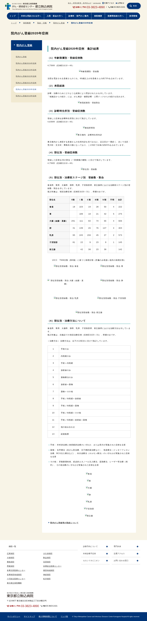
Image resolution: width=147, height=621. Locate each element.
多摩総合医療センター (52, 566)
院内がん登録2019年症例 (26, 96)
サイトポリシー (13, 616)
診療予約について (90, 546)
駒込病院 (47, 558)
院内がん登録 (59, 23)
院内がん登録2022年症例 (26, 76)
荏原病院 (47, 562)
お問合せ (121, 3)
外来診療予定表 (89, 554)
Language (97, 3)
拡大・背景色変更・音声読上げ (79, 3)
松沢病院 (47, 579)
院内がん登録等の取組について (64, 523)
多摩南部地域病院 (14, 575)
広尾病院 (10, 554)
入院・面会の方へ (55, 16)
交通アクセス (109, 3)
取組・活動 (42, 23)
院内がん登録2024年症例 (26, 63)
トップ (13, 16)
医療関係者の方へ (116, 16)
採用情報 (133, 16)
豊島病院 (10, 562)
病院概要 (98, 16)
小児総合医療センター (16, 579)
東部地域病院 (48, 570)
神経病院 (47, 575)
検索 (135, 6)
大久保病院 (47, 554)
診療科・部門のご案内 (78, 16)
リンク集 (64, 616)
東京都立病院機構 (14, 583)
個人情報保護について (48, 616)
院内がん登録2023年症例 (26, 70)
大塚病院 (10, 558)
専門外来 (117, 546)
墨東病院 (10, 566)
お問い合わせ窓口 (121, 561)
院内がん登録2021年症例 (26, 83)
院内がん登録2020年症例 (26, 89)
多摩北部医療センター (16, 570)
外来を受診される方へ (31, 16)
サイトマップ (29, 616)
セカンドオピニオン (91, 561)
